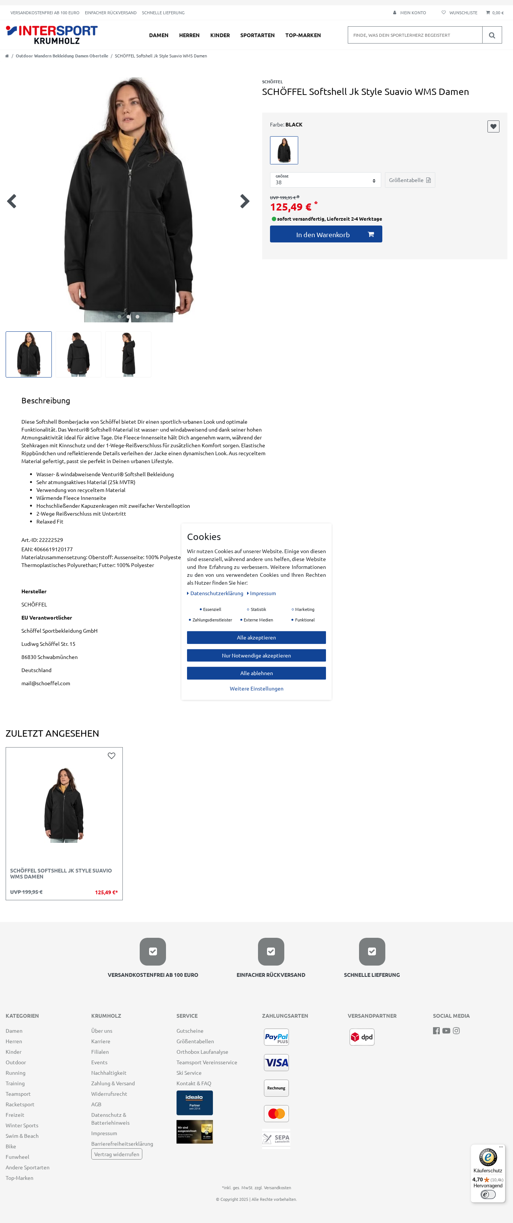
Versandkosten (277, 1187)
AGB (96, 1104)
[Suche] (492, 35)
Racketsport (20, 1104)
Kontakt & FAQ (194, 1083)
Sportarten (257, 35)
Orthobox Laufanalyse (202, 1051)
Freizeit (15, 1114)
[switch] (488, 1194)
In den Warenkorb (323, 234)
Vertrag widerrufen (116, 1154)
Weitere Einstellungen (257, 687)
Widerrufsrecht (109, 1093)
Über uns (101, 1030)
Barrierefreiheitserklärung (122, 1143)
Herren (189, 35)
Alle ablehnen (256, 672)
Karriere (100, 1041)
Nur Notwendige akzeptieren (256, 654)
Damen (159, 35)
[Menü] (500, 1148)
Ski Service (189, 1072)
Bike (11, 1146)
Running (16, 1072)
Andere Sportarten (28, 1167)
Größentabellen (195, 1041)
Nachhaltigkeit (109, 1072)
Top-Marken (303, 35)
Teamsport (18, 1093)
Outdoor (16, 1062)
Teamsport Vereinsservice (207, 1062)
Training (15, 1083)
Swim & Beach (22, 1135)
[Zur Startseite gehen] (7, 56)
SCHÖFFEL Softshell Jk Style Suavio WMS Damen (61, 873)
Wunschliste (493, 126)
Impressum (104, 1133)
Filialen (100, 1051)
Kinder (220, 35)
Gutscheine (190, 1030)
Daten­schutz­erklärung (217, 592)
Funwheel (17, 1156)
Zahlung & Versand (113, 1083)
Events (99, 1062)
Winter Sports (22, 1125)
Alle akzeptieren (256, 636)
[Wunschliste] (458, 12)
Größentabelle (406, 179)
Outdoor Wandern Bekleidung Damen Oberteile (62, 56)
